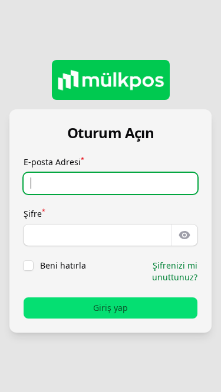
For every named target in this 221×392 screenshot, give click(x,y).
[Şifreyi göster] (184, 235)
